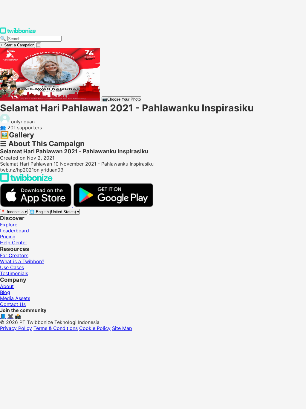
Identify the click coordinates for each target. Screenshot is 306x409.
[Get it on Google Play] (113, 205)
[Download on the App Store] (36, 205)
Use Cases (12, 267)
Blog (5, 292)
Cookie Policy (95, 328)
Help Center (13, 243)
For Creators (14, 255)
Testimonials (14, 273)
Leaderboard (14, 231)
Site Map (122, 328)
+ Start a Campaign (17, 45)
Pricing (8, 237)
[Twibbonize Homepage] (18, 32)
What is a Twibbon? (22, 261)
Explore (8, 225)
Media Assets (15, 298)
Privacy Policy (16, 328)
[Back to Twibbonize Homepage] (26, 180)
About (7, 286)
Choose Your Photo (121, 99)
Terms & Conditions (55, 328)
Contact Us (13, 304)
